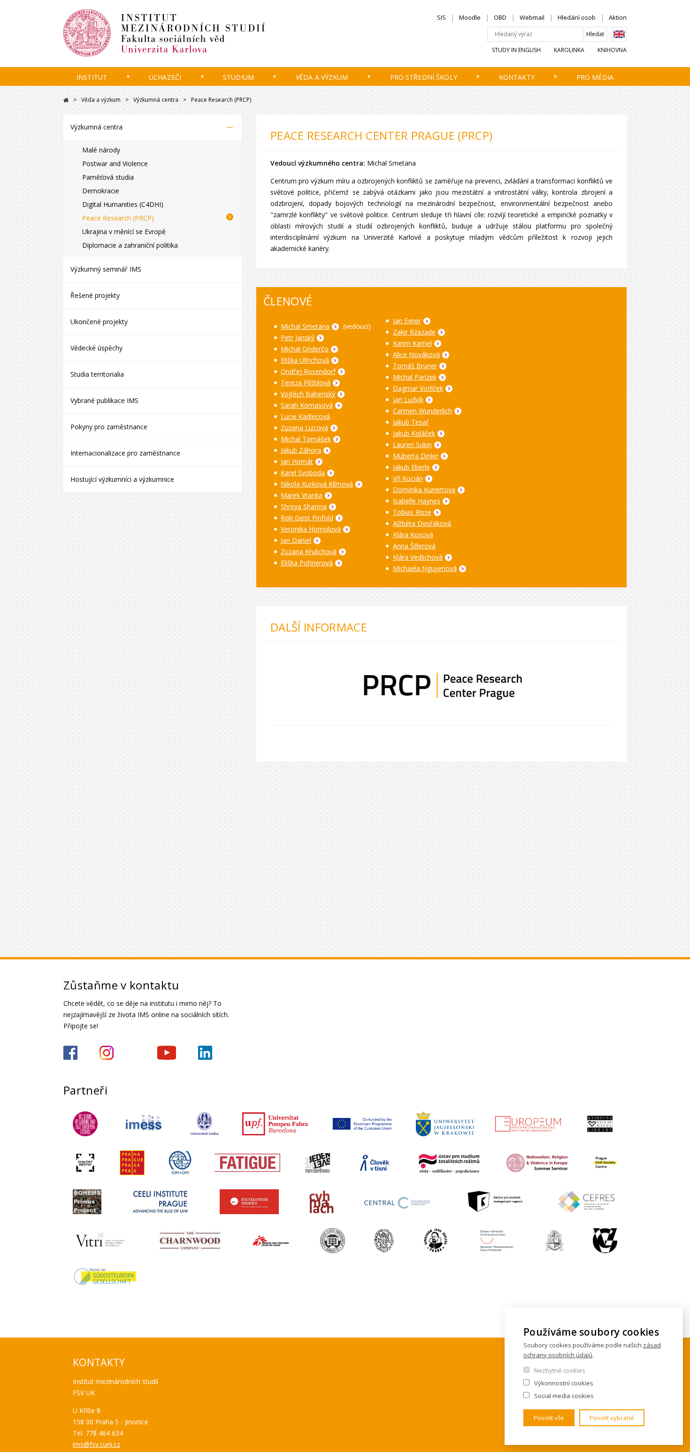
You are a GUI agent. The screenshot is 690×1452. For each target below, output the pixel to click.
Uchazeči (165, 77)
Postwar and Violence (115, 163)
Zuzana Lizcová (304, 427)
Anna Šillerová (414, 545)
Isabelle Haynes (416, 500)
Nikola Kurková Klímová (317, 483)
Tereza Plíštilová (305, 382)
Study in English (516, 50)
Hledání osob (577, 17)
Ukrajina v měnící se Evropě (124, 231)
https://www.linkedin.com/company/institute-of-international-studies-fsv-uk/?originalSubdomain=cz (205, 1053)
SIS (441, 17)
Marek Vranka (301, 495)
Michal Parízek (415, 377)
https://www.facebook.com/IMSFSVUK (70, 1053)
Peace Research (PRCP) (118, 217)
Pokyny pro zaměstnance (108, 426)
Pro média (594, 77)
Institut (92, 77)
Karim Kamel (412, 343)
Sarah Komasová (307, 405)
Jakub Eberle (411, 467)
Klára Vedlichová (418, 557)
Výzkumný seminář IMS (105, 269)
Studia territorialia (97, 374)
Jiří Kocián (408, 478)
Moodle (470, 17)
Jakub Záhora (301, 450)
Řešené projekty (95, 295)
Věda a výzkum (322, 77)
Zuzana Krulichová (309, 551)
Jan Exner (407, 320)
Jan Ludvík (408, 399)
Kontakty (517, 77)
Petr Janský (297, 337)
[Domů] (192, 33)
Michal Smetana (305, 326)
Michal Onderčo (305, 348)
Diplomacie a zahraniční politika (130, 245)
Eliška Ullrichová (305, 360)
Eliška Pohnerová (307, 562)
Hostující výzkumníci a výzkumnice (122, 479)
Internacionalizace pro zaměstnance (125, 453)
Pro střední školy (423, 77)
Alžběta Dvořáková (422, 523)
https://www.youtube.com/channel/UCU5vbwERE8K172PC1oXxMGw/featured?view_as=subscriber (166, 1053)
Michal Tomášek (306, 438)
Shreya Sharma (304, 506)
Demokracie (100, 190)
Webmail (532, 17)
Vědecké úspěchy (96, 347)
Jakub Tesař (411, 422)
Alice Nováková (416, 354)
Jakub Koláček (414, 433)
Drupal (66, 100)
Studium (238, 77)
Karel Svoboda (303, 472)
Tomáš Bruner (415, 365)
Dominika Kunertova (424, 489)
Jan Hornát (297, 461)
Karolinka (569, 50)
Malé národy (101, 149)
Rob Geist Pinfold (307, 517)
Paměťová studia (108, 177)
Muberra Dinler (415, 455)
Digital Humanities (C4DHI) (122, 204)
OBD (500, 17)
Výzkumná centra (155, 100)
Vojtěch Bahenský (308, 393)
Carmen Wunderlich (422, 410)
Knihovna (612, 50)
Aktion (618, 17)
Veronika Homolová (311, 529)
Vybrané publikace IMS (104, 400)
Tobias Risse (412, 512)
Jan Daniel (296, 540)
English (619, 34)
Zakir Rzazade (414, 331)
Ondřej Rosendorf (308, 371)
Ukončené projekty (99, 321)
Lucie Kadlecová (305, 416)
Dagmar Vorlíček (418, 388)
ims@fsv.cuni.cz (96, 1444)
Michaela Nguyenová (425, 568)
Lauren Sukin (412, 444)
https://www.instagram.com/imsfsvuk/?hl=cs (107, 1053)
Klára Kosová (413, 534)
